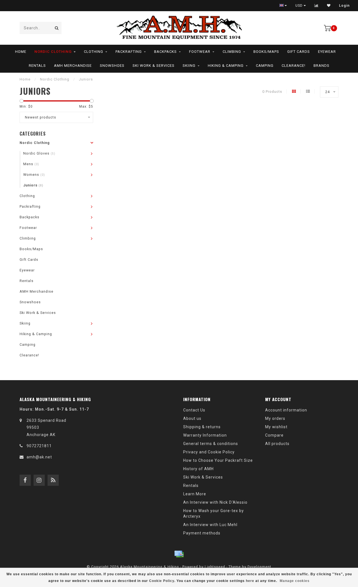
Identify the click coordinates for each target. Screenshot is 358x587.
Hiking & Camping (226, 65)
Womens (34, 174)
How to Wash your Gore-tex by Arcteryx (213, 513)
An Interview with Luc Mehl (210, 524)
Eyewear (327, 51)
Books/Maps (266, 51)
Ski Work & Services (154, 65)
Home (20, 51)
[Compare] (316, 6)
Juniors (33, 185)
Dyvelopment (259, 567)
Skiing (189, 65)
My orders (275, 418)
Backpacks (165, 51)
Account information (286, 410)
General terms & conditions (210, 443)
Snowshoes (112, 65)
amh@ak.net (39, 457)
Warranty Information (205, 435)
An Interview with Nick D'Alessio (215, 502)
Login (344, 6)
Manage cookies (295, 581)
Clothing (93, 51)
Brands (321, 65)
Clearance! (293, 65)
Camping (265, 65)
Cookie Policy (161, 581)
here (250, 581)
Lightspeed (215, 567)
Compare (274, 435)
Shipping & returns (202, 427)
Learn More (194, 494)
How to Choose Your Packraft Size (218, 460)
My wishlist (276, 427)
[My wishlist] (329, 6)
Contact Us (194, 410)
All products (277, 443)
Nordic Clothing (53, 51)
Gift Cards (298, 51)
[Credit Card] (179, 554)
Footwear (199, 51)
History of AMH (198, 469)
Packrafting (129, 51)
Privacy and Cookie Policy (209, 452)
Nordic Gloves (39, 153)
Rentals (37, 65)
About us (192, 418)
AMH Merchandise (73, 65)
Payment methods (201, 533)
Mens (31, 164)
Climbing (232, 51)
